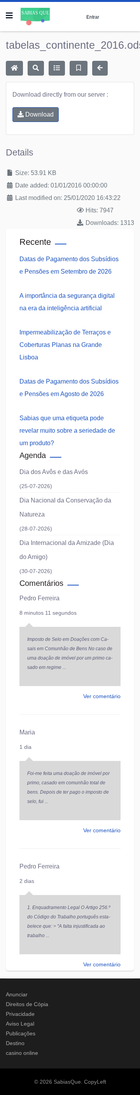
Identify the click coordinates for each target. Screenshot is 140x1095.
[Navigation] (9, 15)
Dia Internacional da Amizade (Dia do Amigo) (66, 550)
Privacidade (20, 1014)
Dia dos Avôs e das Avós (53, 472)
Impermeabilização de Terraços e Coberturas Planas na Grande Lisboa (65, 345)
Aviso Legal (20, 1024)
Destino (15, 1043)
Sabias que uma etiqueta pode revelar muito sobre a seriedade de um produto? (67, 430)
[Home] (14, 68)
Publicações (20, 1033)
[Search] (36, 68)
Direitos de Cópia (27, 1004)
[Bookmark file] (79, 68)
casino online (22, 1053)
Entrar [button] (92, 16)
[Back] (100, 68)
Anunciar (17, 994)
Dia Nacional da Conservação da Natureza (65, 507)
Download (39, 114)
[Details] (57, 68)
